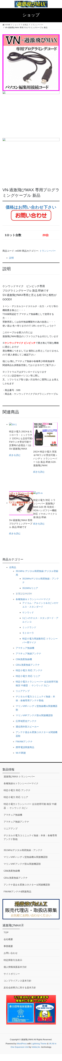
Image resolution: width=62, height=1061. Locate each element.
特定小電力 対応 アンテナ (29, 670)
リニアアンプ (23, 691)
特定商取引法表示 (13, 960)
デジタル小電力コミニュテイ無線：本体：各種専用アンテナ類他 (30, 837)
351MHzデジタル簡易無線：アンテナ (23, 850)
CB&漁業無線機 (24, 659)
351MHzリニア (30, 588)
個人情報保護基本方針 (15, 967)
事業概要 (8, 946)
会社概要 (8, 939)
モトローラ (28, 633)
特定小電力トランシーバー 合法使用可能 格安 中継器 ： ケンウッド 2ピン (30, 806)
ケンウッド (28, 612)
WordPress (22, 1044)
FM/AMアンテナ (24, 741)
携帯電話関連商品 (25, 747)
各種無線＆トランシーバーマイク (33, 599)
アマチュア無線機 (25, 648)
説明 (11, 257)
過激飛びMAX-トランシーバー (19, 776)
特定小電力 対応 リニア (28, 676)
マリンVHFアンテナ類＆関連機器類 (34, 715)
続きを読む (15, 455)
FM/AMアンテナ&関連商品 (17, 891)
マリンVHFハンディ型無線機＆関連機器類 (26, 857)
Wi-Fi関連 (21, 753)
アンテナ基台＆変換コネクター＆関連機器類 (27, 884)
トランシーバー (48, 250)
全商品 (12, 567)
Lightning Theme (39, 1044)
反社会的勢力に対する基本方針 (20, 987)
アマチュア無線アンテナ (28, 653)
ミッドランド (29, 627)
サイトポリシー (12, 974)
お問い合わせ (11, 953)
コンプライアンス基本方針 (17, 980)
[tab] (34, 258)
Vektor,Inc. (36, 1047)
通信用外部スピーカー (27, 726)
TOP (6, 932)
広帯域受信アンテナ (26, 721)
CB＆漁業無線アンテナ (28, 664)
